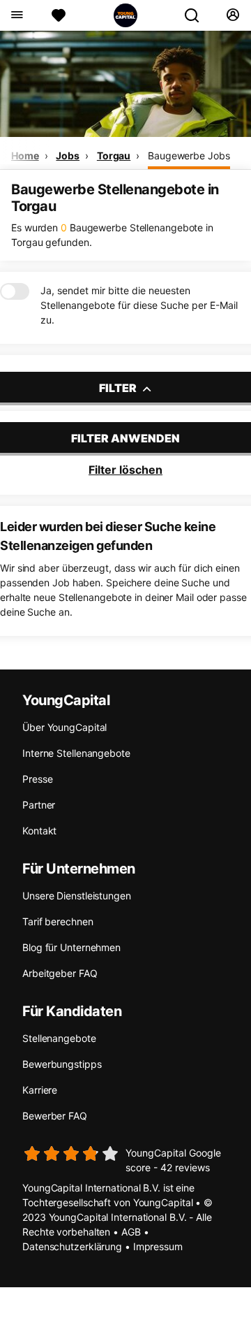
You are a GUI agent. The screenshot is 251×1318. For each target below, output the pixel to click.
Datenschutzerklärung (72, 1246)
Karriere (39, 1090)
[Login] (232, 15)
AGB (131, 1232)
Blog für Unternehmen (71, 947)
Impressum (158, 1246)
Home (25, 155)
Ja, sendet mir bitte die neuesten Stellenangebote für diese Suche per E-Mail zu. (139, 305)
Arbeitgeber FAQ (60, 973)
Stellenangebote (59, 1038)
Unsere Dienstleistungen (76, 895)
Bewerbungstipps (62, 1064)
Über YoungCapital (64, 727)
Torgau (113, 155)
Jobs (67, 155)
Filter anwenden (125, 438)
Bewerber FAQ (54, 1116)
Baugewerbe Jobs (189, 155)
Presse (37, 779)
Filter (119, 388)
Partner (38, 805)
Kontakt (39, 831)
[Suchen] (197, 15)
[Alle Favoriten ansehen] (58, 15)
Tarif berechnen (57, 921)
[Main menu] (16, 15)
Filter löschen (125, 470)
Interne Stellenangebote (76, 753)
